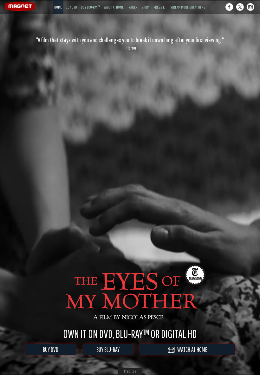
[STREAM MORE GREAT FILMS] (188, 2)
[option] (130, 43)
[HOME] (58, 2)
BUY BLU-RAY (108, 349)
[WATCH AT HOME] (113, 2)
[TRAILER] (132, 2)
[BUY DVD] (71, 2)
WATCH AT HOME (190, 349)
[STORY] (145, 2)
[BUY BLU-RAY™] (90, 2)
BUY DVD (50, 349)
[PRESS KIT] (160, 2)
